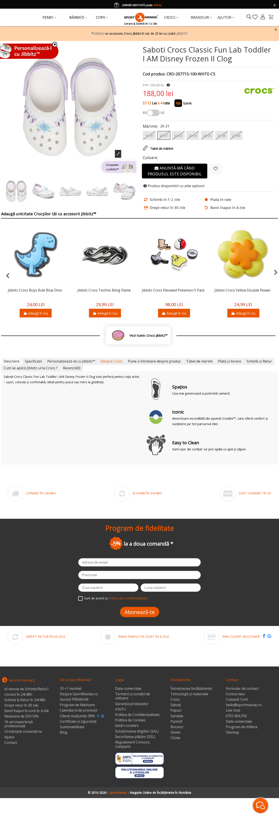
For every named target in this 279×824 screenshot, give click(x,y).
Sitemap (232, 732)
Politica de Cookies (130, 720)
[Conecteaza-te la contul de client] (262, 16)
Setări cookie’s (127, 726)
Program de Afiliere (241, 727)
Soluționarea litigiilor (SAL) (137, 731)
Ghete (175, 732)
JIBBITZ (182, 33)
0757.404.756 (236, 716)
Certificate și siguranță (78, 721)
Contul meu (235, 694)
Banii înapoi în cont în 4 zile (26, 711)
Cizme (175, 738)
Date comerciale (128, 689)
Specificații (33, 361)
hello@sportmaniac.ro (244, 705)
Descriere (11, 361)
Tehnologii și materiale (189, 694)
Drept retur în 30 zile (21, 705)
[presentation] (5, 276)
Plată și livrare (229, 361)
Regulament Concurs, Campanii (132, 744)
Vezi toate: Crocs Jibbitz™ (148, 335)
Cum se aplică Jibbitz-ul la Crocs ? (31, 368)
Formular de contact (242, 689)
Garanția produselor (131, 704)
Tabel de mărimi (199, 361)
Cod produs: (154, 74)
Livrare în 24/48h (18, 694)
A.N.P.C (120, 709)
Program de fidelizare (77, 705)
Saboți (175, 705)
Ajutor (9, 737)
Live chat (233, 710)
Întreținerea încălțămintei (191, 689)
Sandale (176, 716)
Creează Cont (237, 699)
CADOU (98, 33)
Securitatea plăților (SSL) (135, 737)
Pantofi (176, 721)
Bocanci (176, 727)
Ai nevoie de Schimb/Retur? (26, 689)
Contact (10, 743)
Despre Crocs (111, 361)
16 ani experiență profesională (18, 724)
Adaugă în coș (38, 313)
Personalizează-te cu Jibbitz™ (71, 361)
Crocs (175, 699)
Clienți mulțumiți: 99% (77, 716)
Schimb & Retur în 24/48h (25, 700)
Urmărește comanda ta (23, 731)
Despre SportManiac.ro (79, 694)
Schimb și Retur (259, 361)
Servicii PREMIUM (74, 699)
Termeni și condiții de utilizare (132, 696)
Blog (63, 732)
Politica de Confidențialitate (128, 598)
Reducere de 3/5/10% (21, 716)
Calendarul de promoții (78, 710)
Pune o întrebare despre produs (154, 361)
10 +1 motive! (70, 689)
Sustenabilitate (72, 727)
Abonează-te (139, 611)
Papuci (175, 710)
